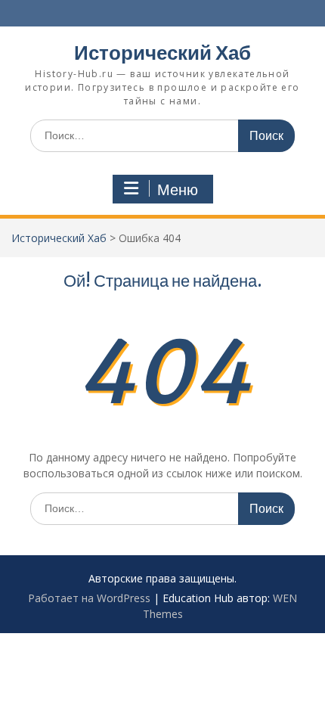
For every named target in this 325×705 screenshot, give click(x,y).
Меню (177, 190)
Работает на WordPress (89, 598)
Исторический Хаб (162, 52)
